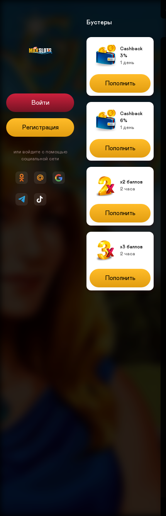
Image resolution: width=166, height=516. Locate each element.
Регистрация (40, 127)
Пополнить (120, 83)
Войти (40, 103)
